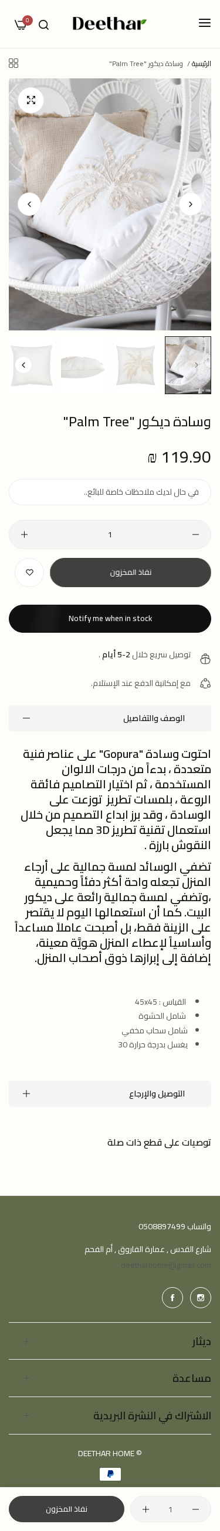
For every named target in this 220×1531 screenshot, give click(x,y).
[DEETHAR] (110, 24)
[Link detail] (200, 1297)
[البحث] (44, 24)
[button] (29, 204)
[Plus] (24, 534)
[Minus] (195, 534)
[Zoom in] (31, 100)
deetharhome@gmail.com (166, 1265)
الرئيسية (201, 63)
